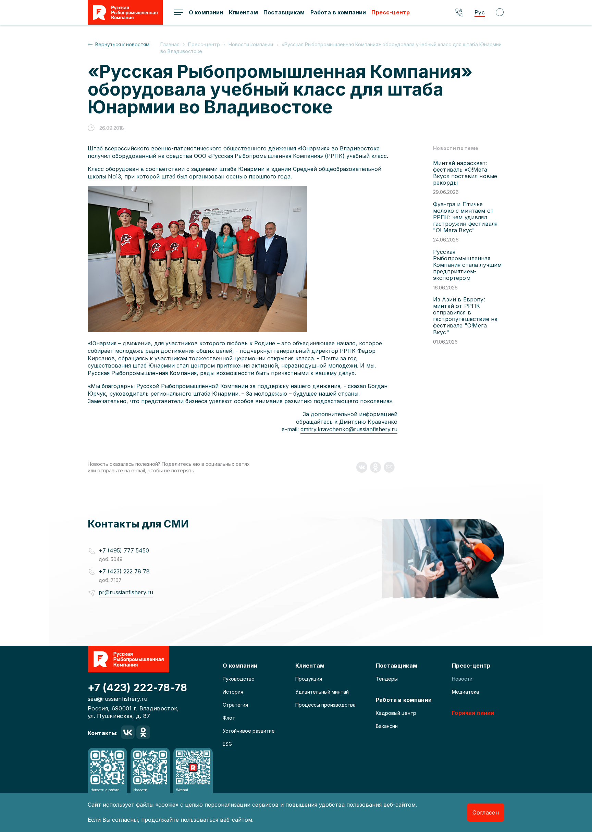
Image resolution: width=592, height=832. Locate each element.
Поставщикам (284, 12)
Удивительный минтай (322, 692)
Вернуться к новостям (122, 44)
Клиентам (243, 12)
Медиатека (465, 692)
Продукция (308, 679)
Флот (229, 718)
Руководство (239, 679)
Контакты (102, 733)
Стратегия (235, 705)
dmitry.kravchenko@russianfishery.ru (348, 429)
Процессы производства (325, 705)
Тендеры (387, 679)
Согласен (485, 812)
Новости (462, 679)
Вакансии (387, 726)
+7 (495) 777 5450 (124, 550)
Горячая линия (473, 712)
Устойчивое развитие (249, 731)
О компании (206, 12)
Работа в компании (338, 12)
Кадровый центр (396, 713)
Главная (170, 44)
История (233, 692)
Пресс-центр (390, 12)
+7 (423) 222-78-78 (137, 687)
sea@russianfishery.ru (118, 698)
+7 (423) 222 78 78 (124, 571)
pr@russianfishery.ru (126, 592)
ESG (227, 744)
